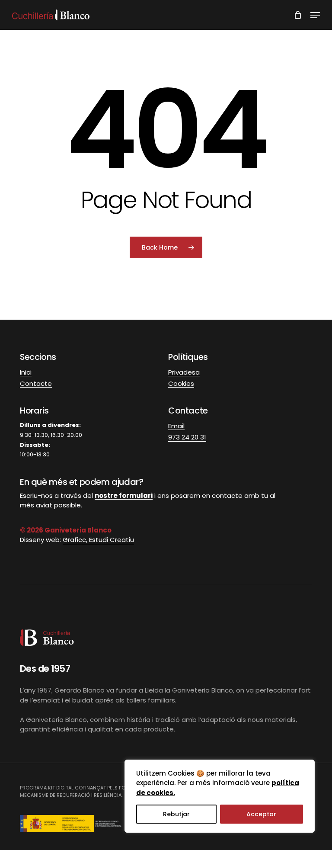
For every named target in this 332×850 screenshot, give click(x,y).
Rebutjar (176, 814)
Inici (26, 372)
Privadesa (184, 372)
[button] (315, 15)
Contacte (36, 383)
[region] (219, 796)
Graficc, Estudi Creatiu (98, 539)
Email (176, 425)
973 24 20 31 (187, 437)
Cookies (181, 383)
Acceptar (261, 814)
